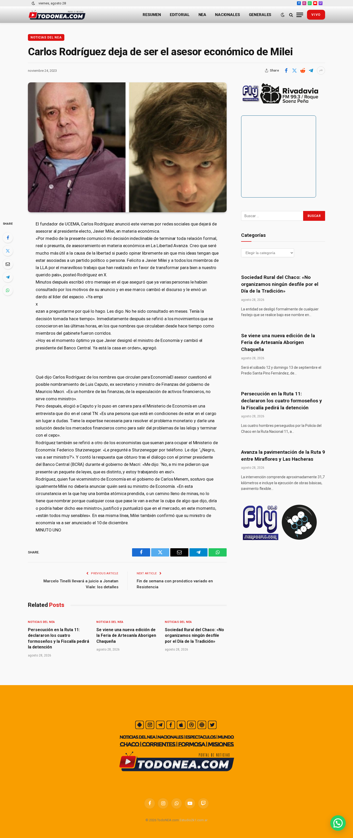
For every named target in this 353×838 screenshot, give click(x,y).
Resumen (152, 14)
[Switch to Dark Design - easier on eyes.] (33, 3)
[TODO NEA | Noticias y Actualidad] (57, 14)
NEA (202, 14)
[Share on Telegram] (311, 70)
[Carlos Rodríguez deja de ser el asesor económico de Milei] (127, 147)
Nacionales (227, 14)
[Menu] (299, 15)
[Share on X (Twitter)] (294, 70)
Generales (260, 14)
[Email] (8, 264)
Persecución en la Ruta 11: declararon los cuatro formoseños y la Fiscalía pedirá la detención (58, 638)
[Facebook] (8, 237)
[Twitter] (8, 251)
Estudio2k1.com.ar (194, 820)
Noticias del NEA (46, 37)
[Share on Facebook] (286, 70)
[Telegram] (8, 277)
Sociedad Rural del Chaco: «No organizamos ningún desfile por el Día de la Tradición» (194, 635)
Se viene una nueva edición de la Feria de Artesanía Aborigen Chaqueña (126, 635)
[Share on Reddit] (302, 70)
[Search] (291, 15)
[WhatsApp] (8, 290)
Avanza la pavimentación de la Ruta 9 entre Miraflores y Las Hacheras (283, 455)
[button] (338, 823)
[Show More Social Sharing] (321, 70)
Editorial (180, 14)
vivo (316, 15)
